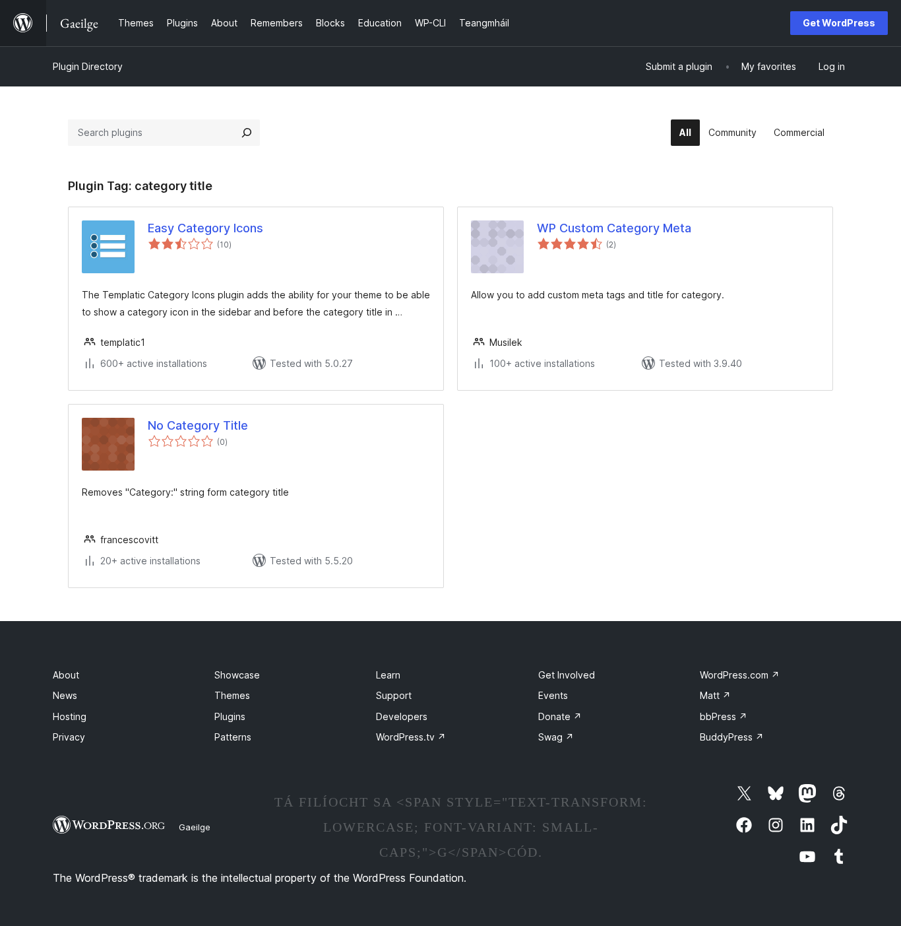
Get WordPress (839, 22)
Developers (401, 716)
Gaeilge (194, 827)
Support (394, 695)
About (66, 674)
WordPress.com (740, 674)
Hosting (69, 716)
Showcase (237, 674)
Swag (556, 737)
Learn (388, 674)
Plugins (229, 716)
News (65, 695)
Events (553, 695)
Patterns (232, 737)
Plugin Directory (88, 66)
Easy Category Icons (205, 228)
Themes (232, 695)
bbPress (723, 716)
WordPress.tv (411, 737)
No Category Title (198, 425)
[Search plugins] (246, 132)
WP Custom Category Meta (614, 228)
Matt (715, 695)
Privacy (69, 737)
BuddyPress (732, 737)
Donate (560, 716)
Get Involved (566, 674)
